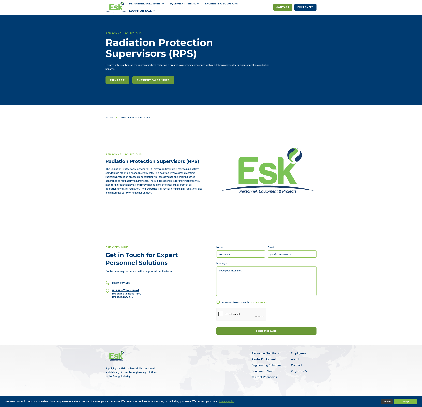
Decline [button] (387, 401)
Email (271, 247)
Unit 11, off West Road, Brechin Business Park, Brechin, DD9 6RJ (126, 293)
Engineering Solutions (221, 3)
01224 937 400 (121, 282)
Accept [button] (406, 401)
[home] (116, 7)
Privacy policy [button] (227, 401)
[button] (147, 3)
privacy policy (258, 301)
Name (219, 247)
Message (221, 263)
